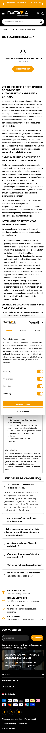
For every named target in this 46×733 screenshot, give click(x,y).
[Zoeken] (40, 21)
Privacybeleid (30, 719)
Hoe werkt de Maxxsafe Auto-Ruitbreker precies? (20, 486)
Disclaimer (23, 723)
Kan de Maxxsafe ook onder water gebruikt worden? (23, 520)
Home (4, 29)
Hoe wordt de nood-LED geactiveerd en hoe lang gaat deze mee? (23, 574)
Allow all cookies (23, 405)
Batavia (12, 728)
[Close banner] (42, 322)
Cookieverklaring (9, 723)
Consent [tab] (8, 330)
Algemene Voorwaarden (12, 719)
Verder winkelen (23, 69)
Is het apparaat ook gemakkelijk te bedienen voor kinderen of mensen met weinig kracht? (22, 532)
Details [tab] (23, 330)
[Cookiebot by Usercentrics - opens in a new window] (29, 322)
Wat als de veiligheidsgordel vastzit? (24, 565)
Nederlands (10, 694)
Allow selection (23, 411)
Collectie (13, 29)
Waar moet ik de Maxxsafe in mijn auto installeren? (23, 555)
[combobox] (23, 22)
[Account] (38, 13)
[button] (3, 4)
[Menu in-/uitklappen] (3, 13)
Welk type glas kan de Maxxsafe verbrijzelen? (22, 544)
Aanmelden (37, 638)
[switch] (40, 379)
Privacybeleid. (22, 648)
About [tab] (37, 330)
